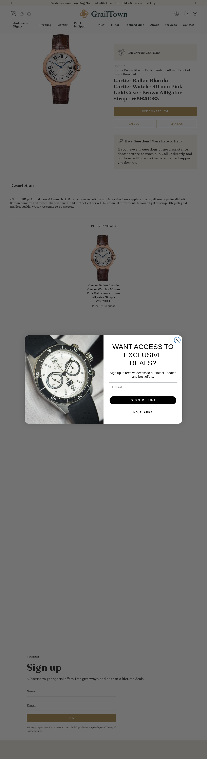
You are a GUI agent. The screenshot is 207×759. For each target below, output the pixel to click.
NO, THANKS (143, 412)
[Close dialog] (177, 340)
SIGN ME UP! (143, 400)
